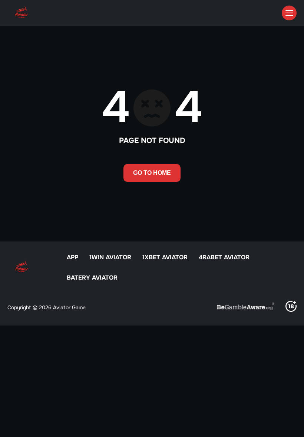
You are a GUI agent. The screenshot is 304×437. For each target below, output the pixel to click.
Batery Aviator (92, 277)
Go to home (152, 173)
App (72, 257)
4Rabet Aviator (224, 257)
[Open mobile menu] (289, 13)
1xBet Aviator (165, 257)
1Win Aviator (110, 257)
